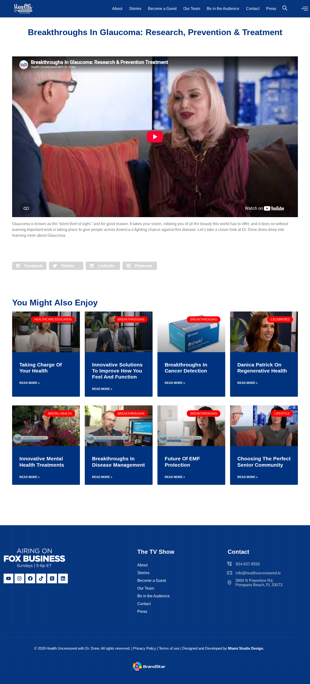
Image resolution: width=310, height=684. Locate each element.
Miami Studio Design (245, 648)
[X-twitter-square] (52, 578)
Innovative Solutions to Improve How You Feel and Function (117, 371)
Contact (252, 9)
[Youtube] (8, 578)
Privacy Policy (144, 648)
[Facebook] (30, 578)
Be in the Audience (223, 9)
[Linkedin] (63, 578)
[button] (305, 9)
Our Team (191, 9)
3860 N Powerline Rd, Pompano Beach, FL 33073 (258, 582)
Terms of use (169, 648)
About (117, 9)
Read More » (29, 383)
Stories (135, 9)
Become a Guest (162, 9)
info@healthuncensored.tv (258, 573)
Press (271, 9)
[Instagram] (19, 578)
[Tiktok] (41, 578)
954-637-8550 (248, 564)
